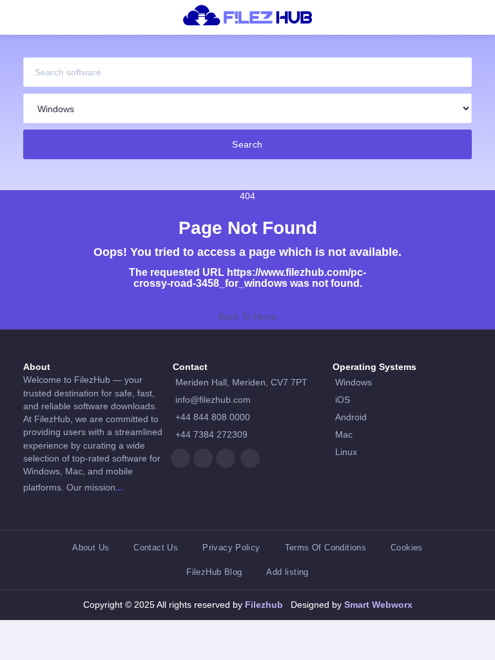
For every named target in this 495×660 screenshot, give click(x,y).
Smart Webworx (377, 604)
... (119, 487)
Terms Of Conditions (325, 547)
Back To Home (247, 317)
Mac (344, 435)
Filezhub (262, 604)
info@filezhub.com (213, 400)
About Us (90, 547)
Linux (346, 452)
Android (351, 417)
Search (247, 144)
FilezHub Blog (214, 572)
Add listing (287, 572)
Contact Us (155, 547)
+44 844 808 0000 (212, 417)
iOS (342, 400)
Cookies (407, 547)
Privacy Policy (231, 547)
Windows (353, 382)
